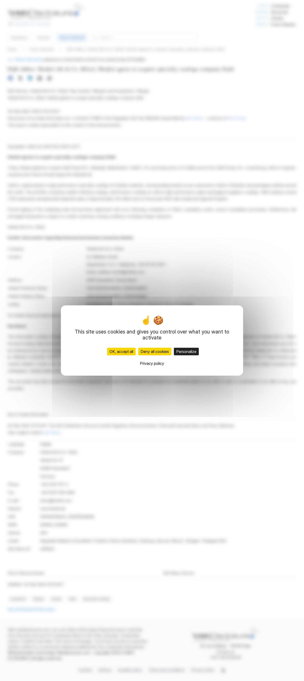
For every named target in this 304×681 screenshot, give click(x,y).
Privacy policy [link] (152, 363)
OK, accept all (121, 351)
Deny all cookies (155, 351)
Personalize (186, 351)
